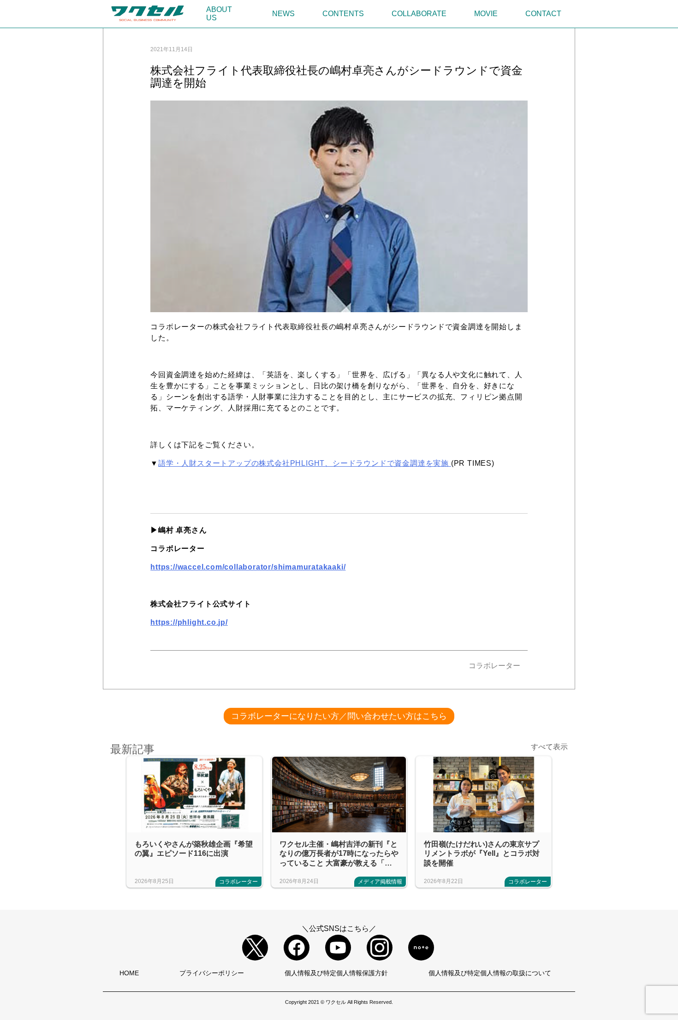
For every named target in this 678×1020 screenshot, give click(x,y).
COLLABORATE (419, 14)
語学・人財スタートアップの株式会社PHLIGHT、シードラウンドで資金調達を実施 (304, 463)
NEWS (283, 14)
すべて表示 (549, 747)
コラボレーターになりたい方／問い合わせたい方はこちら (339, 716)
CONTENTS (343, 14)
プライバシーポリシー (211, 973)
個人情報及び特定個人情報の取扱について (489, 973)
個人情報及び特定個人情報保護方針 (336, 973)
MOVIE (486, 14)
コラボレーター (494, 666)
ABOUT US (219, 14)
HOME (129, 973)
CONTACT (543, 14)
